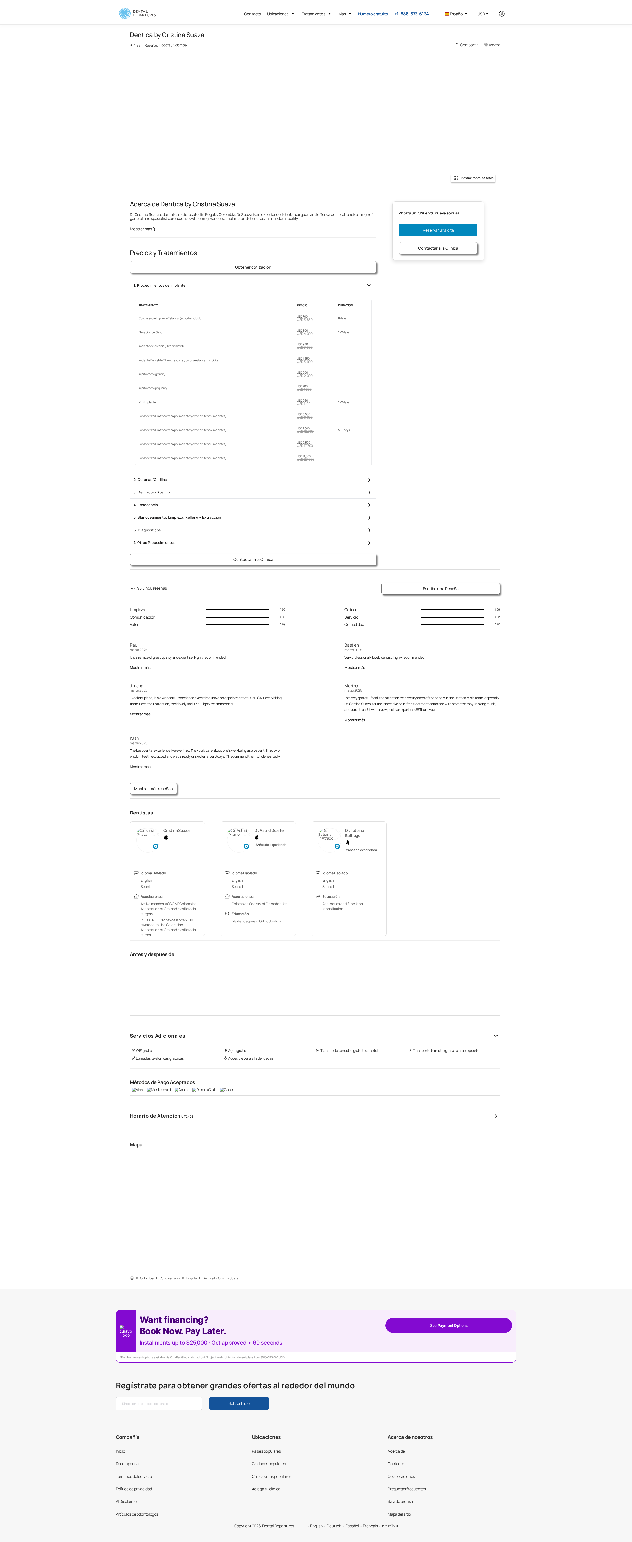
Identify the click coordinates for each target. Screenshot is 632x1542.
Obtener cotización (253, 267)
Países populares (266, 1451)
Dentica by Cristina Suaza (220, 1278)
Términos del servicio (134, 1476)
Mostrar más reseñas (153, 788)
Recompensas (128, 1463)
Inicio (120, 1451)
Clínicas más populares (271, 1476)
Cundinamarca (170, 1278)
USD (481, 14)
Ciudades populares (269, 1463)
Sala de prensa (400, 1501)
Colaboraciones (401, 1476)
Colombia (147, 1278)
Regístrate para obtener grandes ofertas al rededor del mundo (235, 1385)
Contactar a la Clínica (253, 559)
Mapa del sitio (399, 1514)
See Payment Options (448, 1325)
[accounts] (504, 13)
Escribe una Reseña (441, 588)
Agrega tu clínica (266, 1489)
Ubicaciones (277, 14)
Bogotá (191, 1278)
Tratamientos (313, 14)
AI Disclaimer (127, 1501)
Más (342, 14)
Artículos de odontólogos (137, 1514)
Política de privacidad (134, 1489)
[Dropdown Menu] (293, 14)
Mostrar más (143, 228)
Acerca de (396, 1451)
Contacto (252, 14)
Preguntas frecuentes (407, 1489)
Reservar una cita (438, 230)
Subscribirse (239, 1403)
